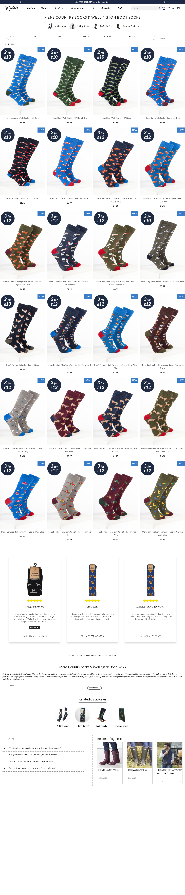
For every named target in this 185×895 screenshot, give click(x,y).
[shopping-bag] (178, 8)
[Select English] (163, 8)
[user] (173, 8)
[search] (158, 8)
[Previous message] (20, 2)
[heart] (168, 8)
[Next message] (164, 2)
